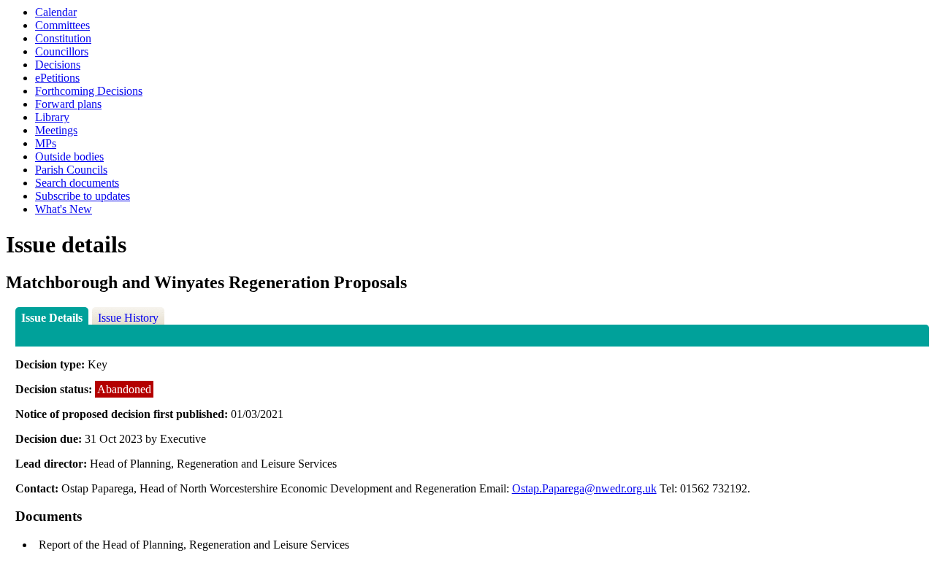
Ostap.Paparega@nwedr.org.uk (584, 488)
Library (52, 117)
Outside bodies (69, 156)
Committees (62, 25)
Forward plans (68, 104)
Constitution (63, 38)
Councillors (61, 51)
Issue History (128, 318)
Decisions (57, 64)
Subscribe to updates (82, 196)
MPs (45, 143)
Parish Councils (71, 169)
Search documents (77, 183)
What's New (63, 209)
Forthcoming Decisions (88, 91)
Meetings (56, 130)
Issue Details (52, 318)
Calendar (56, 12)
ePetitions (57, 77)
